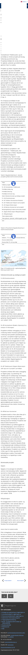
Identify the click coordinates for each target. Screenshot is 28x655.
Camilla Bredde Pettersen (17, 635)
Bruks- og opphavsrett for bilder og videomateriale (11, 622)
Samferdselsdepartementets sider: (16, 632)
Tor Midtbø (11, 637)
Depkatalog (11, 644)
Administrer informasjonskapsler (11, 618)
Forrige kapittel (7, 580)
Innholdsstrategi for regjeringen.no (11, 614)
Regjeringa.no (10, 606)
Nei (11, 596)
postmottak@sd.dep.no (11, 642)
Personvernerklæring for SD (8, 647)
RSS (3, 628)
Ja (4, 596)
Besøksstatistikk (6, 625)
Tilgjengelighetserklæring (9, 619)
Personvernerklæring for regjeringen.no (13, 616)
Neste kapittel (20, 580)
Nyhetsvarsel (5, 626)
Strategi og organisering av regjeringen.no (13, 612)
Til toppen (15, 586)
